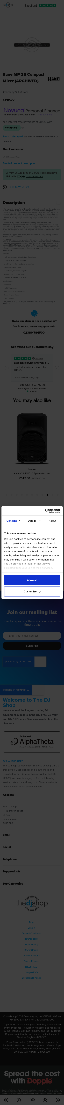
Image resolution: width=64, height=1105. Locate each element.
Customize (30, 591)
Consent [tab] (11, 520)
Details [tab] (32, 520)
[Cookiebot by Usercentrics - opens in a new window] (45, 510)
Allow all (32, 580)
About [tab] (52, 520)
